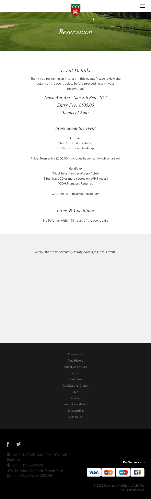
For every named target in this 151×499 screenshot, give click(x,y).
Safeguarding (75, 410)
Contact (75, 373)
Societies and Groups (75, 385)
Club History (75, 360)
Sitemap (75, 398)
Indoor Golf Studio (75, 367)
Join (75, 392)
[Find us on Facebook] (8, 445)
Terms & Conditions (75, 404)
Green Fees (75, 379)
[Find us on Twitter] (18, 445)
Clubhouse (75, 417)
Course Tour (75, 354)
